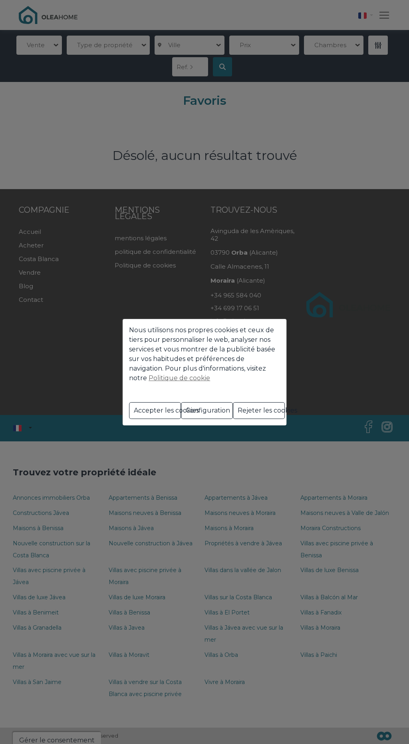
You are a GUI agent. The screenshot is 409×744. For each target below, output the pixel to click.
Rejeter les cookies (261, 410)
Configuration (208, 410)
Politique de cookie (179, 378)
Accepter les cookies (157, 410)
